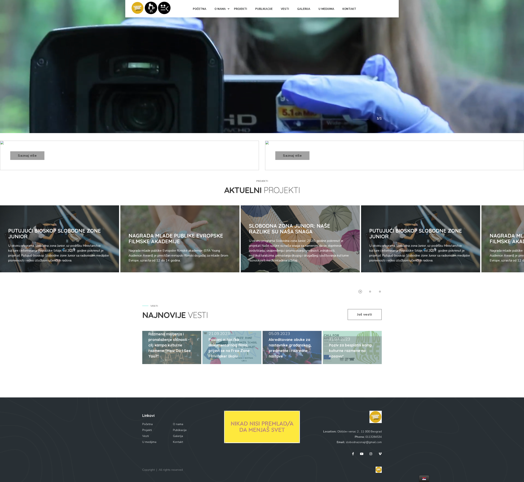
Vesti (145, 436)
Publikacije (180, 430)
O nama (178, 424)
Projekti (147, 430)
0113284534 (373, 437)
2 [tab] (370, 292)
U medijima (149, 442)
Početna (147, 424)
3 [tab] (380, 292)
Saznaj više (27, 155)
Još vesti (364, 314)
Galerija (178, 436)
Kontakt (178, 442)
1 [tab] (360, 291)
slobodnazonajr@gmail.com (364, 442)
